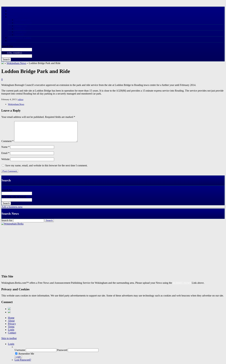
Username (20, 350)
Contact (12, 40)
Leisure (20, 31)
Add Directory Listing (19, 37)
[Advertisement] (100, 248)
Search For (7, 46)
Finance (21, 25)
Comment (7, 141)
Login (11, 329)
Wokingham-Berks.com (20, 10)
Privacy (12, 323)
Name (5, 147)
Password (62, 350)
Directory (13, 16)
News (11, 13)
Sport (19, 34)
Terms (11, 326)
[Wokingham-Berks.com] (2, 63)
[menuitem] (120, 346)
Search (6, 59)
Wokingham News (16, 63)
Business (23, 22)
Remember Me (26, 353)
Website (5, 159)
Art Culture (22, 19)
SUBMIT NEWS (182, 282)
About (11, 320)
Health (20, 28)
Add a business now (12, 206)
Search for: (7, 220)
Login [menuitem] (11, 343)
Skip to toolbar (9, 338)
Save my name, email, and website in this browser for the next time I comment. (46, 165)
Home (11, 317)
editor (20, 99)
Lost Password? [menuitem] (23, 359)
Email (5, 153)
